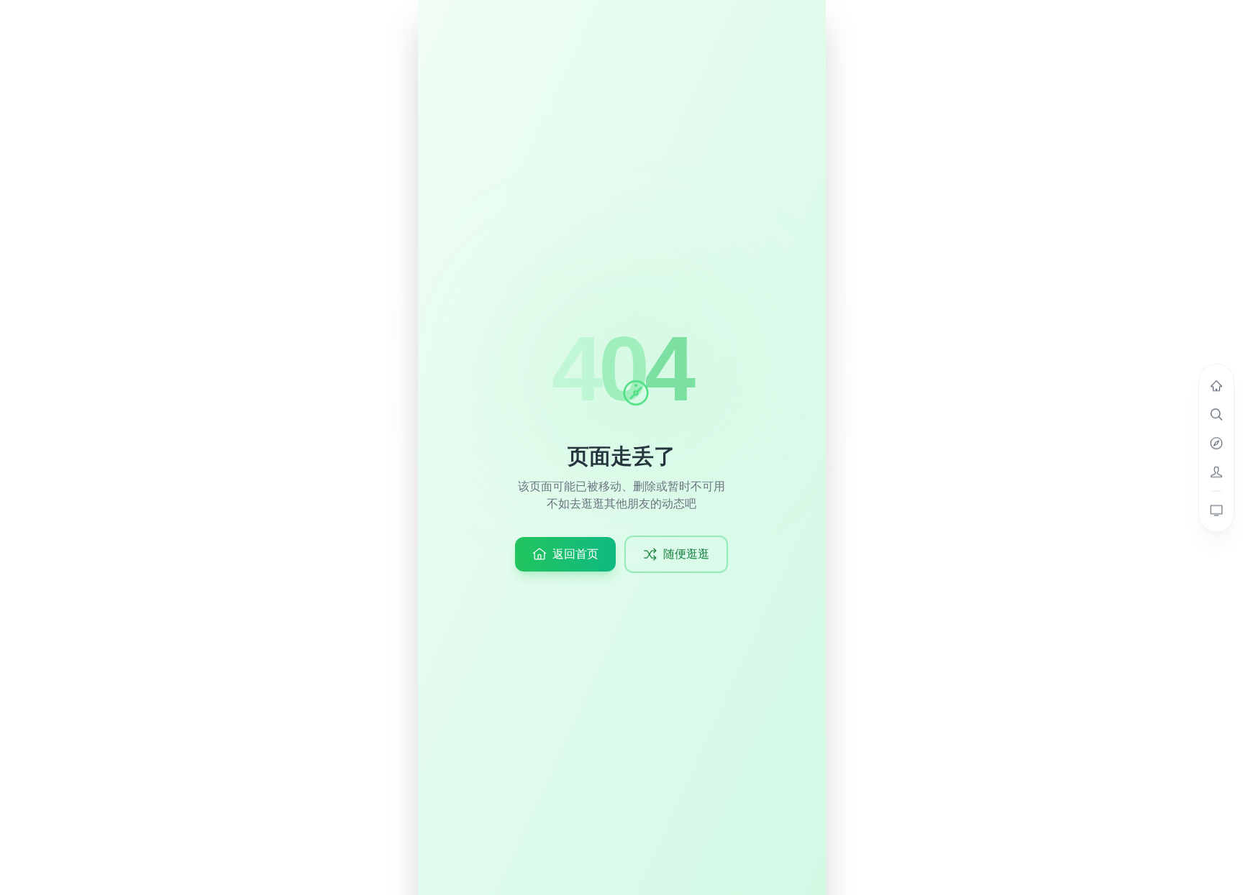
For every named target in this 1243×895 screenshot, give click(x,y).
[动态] (1216, 385)
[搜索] (1216, 414)
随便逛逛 (686, 554)
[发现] (1216, 443)
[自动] (1216, 510)
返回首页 (575, 554)
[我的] (1216, 472)
